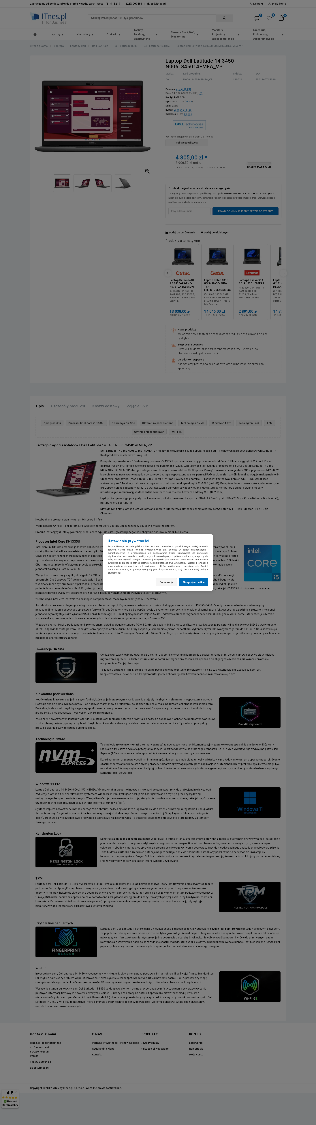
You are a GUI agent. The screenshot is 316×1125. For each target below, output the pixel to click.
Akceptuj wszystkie (194, 582)
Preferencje (166, 582)
